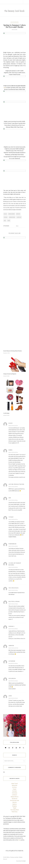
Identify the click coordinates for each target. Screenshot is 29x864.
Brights (18, 213)
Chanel (5, 217)
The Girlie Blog (14, 587)
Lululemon (14, 794)
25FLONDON (12, 678)
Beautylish (14, 785)
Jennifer (11, 645)
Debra (10, 450)
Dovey (11, 423)
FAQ (19, 840)
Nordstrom (14, 798)
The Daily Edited (14, 809)
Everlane (14, 791)
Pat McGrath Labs (14, 800)
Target (14, 808)
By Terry (14, 787)
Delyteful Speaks (14, 601)
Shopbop (14, 806)
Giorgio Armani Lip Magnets (9, 373)
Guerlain (19, 217)
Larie (10, 695)
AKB (10, 497)
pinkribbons (12, 543)
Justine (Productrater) (16, 484)
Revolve (14, 802)
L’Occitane (14, 793)
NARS (9, 220)
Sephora (14, 804)
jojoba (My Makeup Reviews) (15, 564)
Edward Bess (12, 217)
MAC (5, 220)
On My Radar (6, 413)
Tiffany (11, 517)
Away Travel (14, 783)
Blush (5, 213)
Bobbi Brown (11, 213)
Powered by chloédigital (21, 861)
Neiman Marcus (14, 796)
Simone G (11, 626)
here (5, 87)
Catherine (12, 661)
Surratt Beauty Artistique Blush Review (12, 350)
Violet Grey (14, 811)
